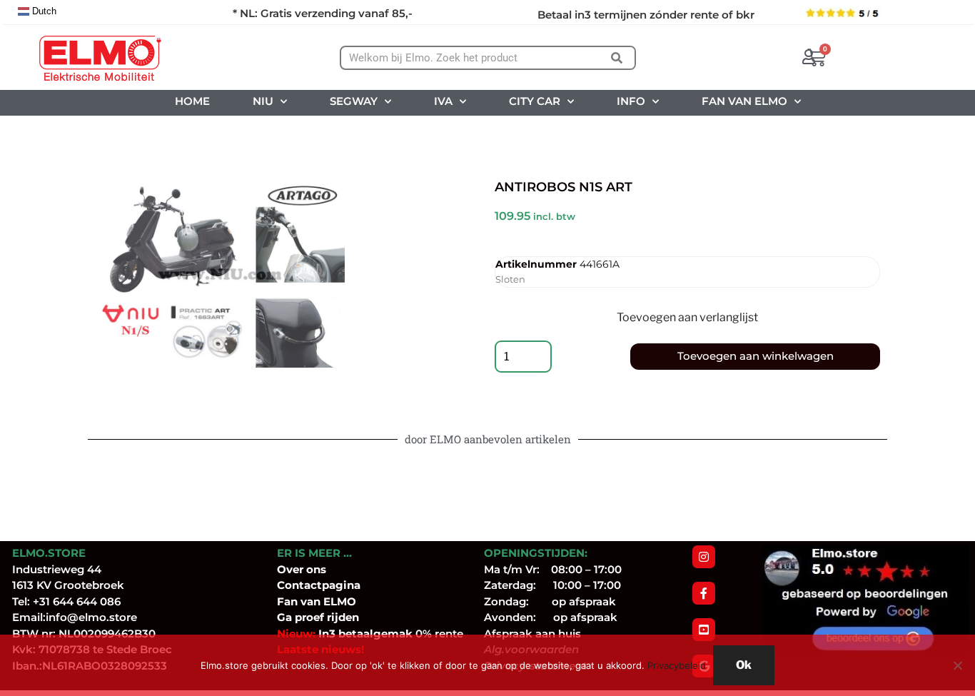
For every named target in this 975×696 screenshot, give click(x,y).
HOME (192, 101)
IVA (443, 101)
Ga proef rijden (318, 617)
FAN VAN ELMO (744, 101)
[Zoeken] (616, 58)
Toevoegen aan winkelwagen (755, 356)
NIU (263, 101)
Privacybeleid (676, 665)
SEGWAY (354, 101)
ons (316, 569)
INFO (631, 101)
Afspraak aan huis (532, 633)
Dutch (42, 11)
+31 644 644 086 (77, 601)
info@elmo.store (91, 617)
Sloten (510, 279)
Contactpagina (318, 585)
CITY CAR (534, 101)
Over (291, 569)
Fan (287, 601)
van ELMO (327, 601)
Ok (744, 665)
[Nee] (957, 665)
